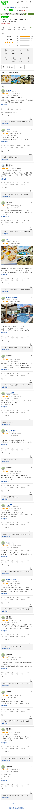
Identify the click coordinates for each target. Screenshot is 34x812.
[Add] (30, 18)
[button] (6, 79)
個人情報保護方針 (20, 808)
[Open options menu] (32, 90)
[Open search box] (3, 67)
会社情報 (11, 808)
